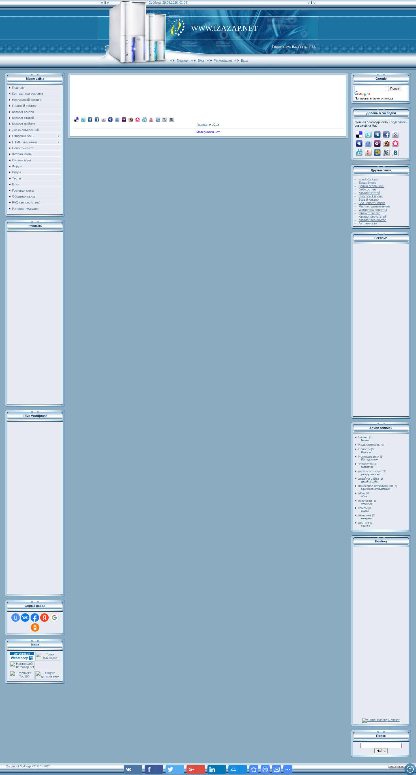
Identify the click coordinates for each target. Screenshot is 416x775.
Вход (244, 60)
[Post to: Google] (103, 119)
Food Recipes (368, 179)
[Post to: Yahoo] (124, 119)
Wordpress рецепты (373, 209)
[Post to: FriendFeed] (117, 119)
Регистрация (223, 60)
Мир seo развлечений (374, 206)
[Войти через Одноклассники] (35, 627)
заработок (365, 464)
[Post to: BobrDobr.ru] (130, 119)
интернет (364, 515)
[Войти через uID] (15, 617)
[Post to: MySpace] (110, 119)
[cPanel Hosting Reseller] (381, 720)
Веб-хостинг (367, 189)
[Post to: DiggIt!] (90, 119)
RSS (312, 46)
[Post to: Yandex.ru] (151, 119)
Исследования (368, 456)
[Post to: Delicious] (76, 119)
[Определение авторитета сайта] (47, 659)
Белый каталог (369, 199)
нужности (365, 500)
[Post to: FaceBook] (96, 119)
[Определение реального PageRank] (22, 669)
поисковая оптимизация (375, 486)
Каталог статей (369, 192)
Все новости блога (372, 203)
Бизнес (363, 437)
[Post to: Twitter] (83, 119)
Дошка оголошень (371, 186)
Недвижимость (369, 444)
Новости (364, 449)
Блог (201, 60)
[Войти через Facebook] (35, 617)
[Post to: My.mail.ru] (158, 119)
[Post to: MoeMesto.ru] (144, 119)
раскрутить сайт (370, 471)
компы (363, 508)
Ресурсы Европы (371, 196)
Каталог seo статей (372, 216)
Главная (182, 60)
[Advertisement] (35, 318)
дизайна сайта (368, 478)
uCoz (362, 493)
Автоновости (368, 223)
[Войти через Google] (54, 617)
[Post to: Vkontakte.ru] (171, 119)
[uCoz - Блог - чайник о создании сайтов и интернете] (253, 769)
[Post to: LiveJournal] (164, 119)
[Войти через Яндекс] (44, 617)
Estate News (367, 182)
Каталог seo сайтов (372, 220)
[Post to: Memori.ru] (137, 119)
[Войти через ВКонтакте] (25, 617)
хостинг (363, 522)
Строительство (369, 213)
